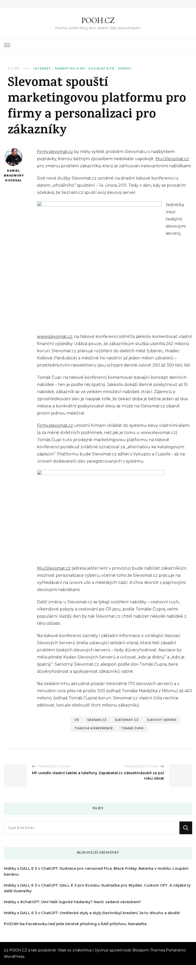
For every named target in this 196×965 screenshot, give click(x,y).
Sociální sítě (101, 68)
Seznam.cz (97, 720)
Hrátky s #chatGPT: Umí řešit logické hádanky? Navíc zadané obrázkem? (72, 902)
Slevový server (161, 720)
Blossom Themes (148, 950)
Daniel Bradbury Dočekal (13, 175)
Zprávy (124, 68)
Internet (42, 68)
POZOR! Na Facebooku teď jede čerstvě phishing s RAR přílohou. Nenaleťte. (75, 924)
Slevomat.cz (127, 720)
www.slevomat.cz (54, 336)
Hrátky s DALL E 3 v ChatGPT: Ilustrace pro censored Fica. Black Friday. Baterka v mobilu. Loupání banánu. (96, 871)
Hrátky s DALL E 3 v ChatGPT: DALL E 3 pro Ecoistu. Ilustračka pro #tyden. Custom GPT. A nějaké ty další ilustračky (97, 888)
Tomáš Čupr (132, 728)
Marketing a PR (70, 68)
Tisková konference (94, 728)
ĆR (77, 720)
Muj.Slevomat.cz (172, 158)
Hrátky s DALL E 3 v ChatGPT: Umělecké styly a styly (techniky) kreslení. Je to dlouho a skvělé (92, 913)
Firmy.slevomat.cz (55, 151)
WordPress (14, 956)
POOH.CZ (98, 20)
